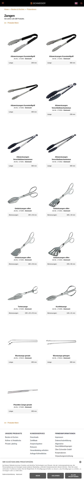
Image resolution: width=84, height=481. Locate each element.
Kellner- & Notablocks (13, 440)
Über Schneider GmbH (63, 449)
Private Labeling (11, 444)
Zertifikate (33, 440)
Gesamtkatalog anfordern (39, 450)
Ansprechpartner (36, 444)
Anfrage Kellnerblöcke (38, 453)
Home (6, 9)
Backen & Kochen (17, 9)
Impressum (59, 437)
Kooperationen (60, 453)
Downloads (34, 437)
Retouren (33, 447)
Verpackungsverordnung (64, 456)
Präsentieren (31, 9)
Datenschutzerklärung (63, 440)
